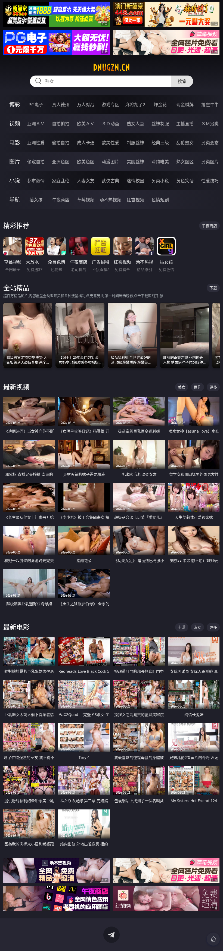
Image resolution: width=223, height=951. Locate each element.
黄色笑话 (185, 181)
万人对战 (85, 105)
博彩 (14, 104)
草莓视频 (85, 200)
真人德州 (60, 105)
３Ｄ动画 (110, 124)
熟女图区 (185, 162)
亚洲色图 (60, 162)
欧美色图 (85, 162)
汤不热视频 (110, 200)
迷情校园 (135, 181)
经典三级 (160, 143)
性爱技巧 (210, 181)
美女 (181, 387)
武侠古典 (110, 181)
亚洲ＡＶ (36, 124)
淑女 (197, 627)
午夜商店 (60, 200)
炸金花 (160, 105)
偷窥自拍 (36, 162)
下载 (213, 287)
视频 (14, 123)
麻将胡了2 (135, 105)
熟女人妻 (135, 124)
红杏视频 (135, 200)
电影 (14, 142)
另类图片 (210, 162)
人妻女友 (85, 181)
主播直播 (185, 124)
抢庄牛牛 (210, 105)
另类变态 (210, 143)
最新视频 (16, 386)
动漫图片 (110, 162)
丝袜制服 (160, 124)
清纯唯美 (160, 162)
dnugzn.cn (111, 67)
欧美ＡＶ (85, 124)
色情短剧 (160, 200)
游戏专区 (110, 105)
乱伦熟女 (185, 143)
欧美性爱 (110, 143)
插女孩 (35, 200)
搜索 (182, 81)
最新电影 (16, 626)
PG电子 (36, 105)
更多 (213, 387)
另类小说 (160, 181)
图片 (14, 161)
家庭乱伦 (60, 181)
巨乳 (197, 387)
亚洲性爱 (36, 143)
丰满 (181, 627)
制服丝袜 (135, 143)
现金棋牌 (185, 105)
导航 (14, 199)
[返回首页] (213, 939)
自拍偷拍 (60, 124)
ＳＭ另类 (210, 124)
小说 (14, 180)
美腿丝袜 (135, 162)
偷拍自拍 (60, 143)
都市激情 (36, 181)
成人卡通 (85, 143)
